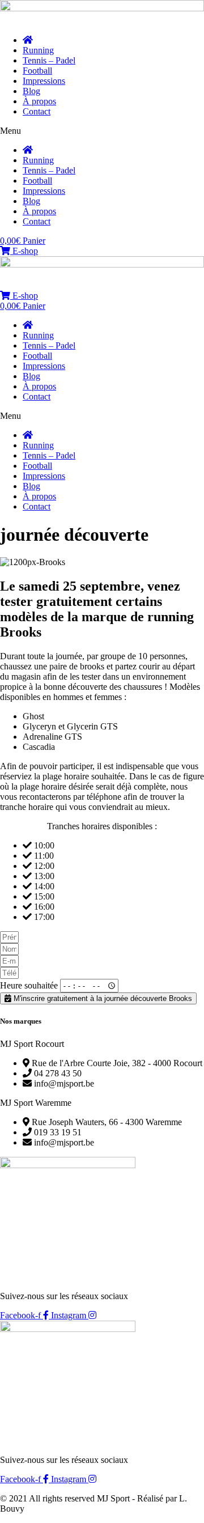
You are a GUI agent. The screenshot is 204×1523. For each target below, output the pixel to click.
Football (37, 70)
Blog (31, 91)
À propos (39, 101)
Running (38, 50)
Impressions (44, 81)
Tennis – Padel (49, 60)
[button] (102, 131)
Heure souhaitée (30, 985)
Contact (36, 111)
